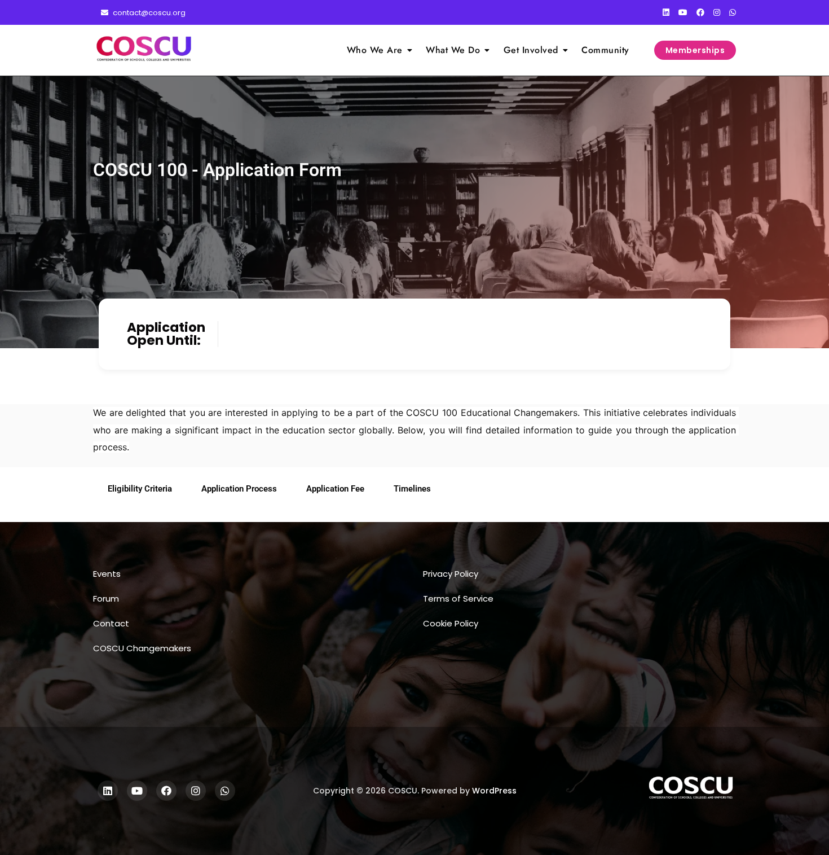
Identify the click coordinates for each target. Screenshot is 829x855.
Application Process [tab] (239, 489)
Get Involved (531, 49)
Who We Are (375, 49)
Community (605, 49)
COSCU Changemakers (142, 648)
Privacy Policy (450, 574)
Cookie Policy (450, 623)
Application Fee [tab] (335, 489)
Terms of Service (458, 598)
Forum (106, 598)
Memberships (695, 50)
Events (107, 574)
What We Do (453, 49)
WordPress (494, 790)
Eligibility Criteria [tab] (140, 489)
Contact (111, 623)
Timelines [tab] (412, 489)
